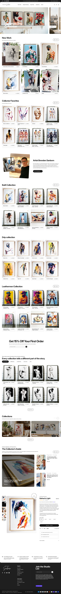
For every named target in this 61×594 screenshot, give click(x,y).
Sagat (43, 93)
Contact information (19, 592)
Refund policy (3, 592)
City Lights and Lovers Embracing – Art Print (50, 146)
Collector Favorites (20, 572)
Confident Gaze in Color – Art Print (21, 206)
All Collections (19, 573)
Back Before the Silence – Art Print (21, 405)
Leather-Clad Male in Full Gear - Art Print (21, 329)
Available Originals (20, 569)
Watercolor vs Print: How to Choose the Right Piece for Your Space (52, 476)
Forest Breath (44, 66)
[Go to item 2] (4, 504)
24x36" (54, 519)
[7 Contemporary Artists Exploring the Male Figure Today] (41, 462)
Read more (6, 484)
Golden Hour (5, 278)
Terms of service (11, 592)
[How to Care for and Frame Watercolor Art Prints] (18, 471)
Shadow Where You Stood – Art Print (49, 383)
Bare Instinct (5, 93)
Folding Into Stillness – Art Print (6, 228)
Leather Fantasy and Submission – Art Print (50, 329)
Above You (5, 258)
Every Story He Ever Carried (8, 66)
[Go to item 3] (4, 509)
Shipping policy (15, 592)
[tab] (5, 362)
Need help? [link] (57, 528)
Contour (33, 123)
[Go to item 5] (4, 521)
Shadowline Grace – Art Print (35, 383)
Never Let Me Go (6, 123)
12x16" (41, 519)
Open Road (34, 278)
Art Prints (18, 570)
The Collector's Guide (20, 582)
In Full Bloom (25, 66)
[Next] (55, 30)
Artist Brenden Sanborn (43, 496)
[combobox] (55, 1)
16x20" (46, 519)
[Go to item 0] (4, 498)
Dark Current (34, 258)
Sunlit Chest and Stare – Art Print (35, 206)
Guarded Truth (25, 93)
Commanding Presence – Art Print (6, 308)
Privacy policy (7, 592)
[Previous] (5, 30)
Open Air (19, 278)
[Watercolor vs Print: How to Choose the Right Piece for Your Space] (41, 480)
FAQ (18, 583)
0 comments (14, 477)
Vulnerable (5, 145)
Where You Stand (21, 258)
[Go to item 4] (4, 515)
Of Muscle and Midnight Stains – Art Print (21, 383)
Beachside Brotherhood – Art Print (21, 146)
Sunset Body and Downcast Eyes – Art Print (50, 206)
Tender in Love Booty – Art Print (50, 124)
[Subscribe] (26, 347)
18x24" (50, 519)
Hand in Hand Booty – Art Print (35, 146)
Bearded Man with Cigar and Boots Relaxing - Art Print (35, 329)
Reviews (18, 574)
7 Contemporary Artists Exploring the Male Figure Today (52, 458)
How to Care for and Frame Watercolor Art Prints (13, 481)
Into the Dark (49, 258)
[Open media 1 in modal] (22, 514)
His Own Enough (50, 278)
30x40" (41, 521)
